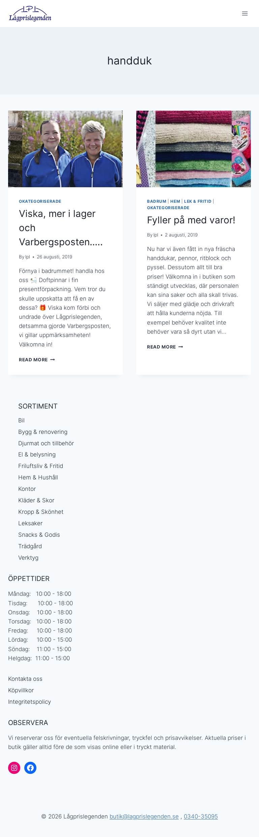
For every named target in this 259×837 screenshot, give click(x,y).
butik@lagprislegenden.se (144, 816)
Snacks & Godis (39, 534)
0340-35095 (201, 816)
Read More (37, 359)
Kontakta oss (25, 678)
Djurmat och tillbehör (46, 443)
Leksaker (30, 523)
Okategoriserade (40, 201)
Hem (175, 201)
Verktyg (28, 557)
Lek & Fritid (197, 201)
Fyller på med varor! (191, 220)
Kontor (27, 488)
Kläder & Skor (36, 500)
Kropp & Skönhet (40, 511)
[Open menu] (244, 13)
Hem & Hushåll (38, 477)
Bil (21, 420)
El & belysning (37, 454)
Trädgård (30, 546)
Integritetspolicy (29, 701)
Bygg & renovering (42, 431)
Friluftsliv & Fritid (40, 466)
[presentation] (65, 149)
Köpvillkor (21, 690)
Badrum (157, 201)
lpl (27, 256)
